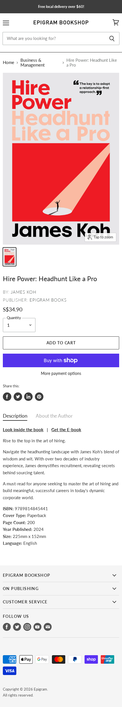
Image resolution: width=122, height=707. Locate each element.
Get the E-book (66, 429)
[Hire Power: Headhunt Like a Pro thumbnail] (9, 257)
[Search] (111, 38)
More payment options (61, 373)
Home (8, 62)
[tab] (15, 417)
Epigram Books (48, 299)
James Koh (23, 291)
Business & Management (32, 62)
